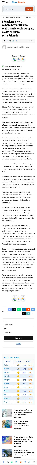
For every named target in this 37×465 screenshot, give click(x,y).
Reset (18, 344)
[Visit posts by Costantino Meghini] (4, 47)
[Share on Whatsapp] (12, 462)
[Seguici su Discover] (23, 59)
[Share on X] (10, 41)
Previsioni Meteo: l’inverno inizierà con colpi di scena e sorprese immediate (23, 412)
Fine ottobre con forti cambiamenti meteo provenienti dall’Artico (21, 424)
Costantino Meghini (12, 47)
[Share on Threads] (24, 313)
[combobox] (14, 9)
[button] (4, 2)
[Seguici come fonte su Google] (14, 59)
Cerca (29, 9)
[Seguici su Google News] (18, 59)
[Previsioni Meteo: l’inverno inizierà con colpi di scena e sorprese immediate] (7, 413)
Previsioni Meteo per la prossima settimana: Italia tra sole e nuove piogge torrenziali (24, 453)
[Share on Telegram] (25, 462)
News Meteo (17, 417)
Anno (5, 321)
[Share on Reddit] (20, 462)
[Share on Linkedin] (16, 462)
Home (3, 17)
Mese (5, 329)
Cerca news (18, 338)
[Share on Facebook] (7, 41)
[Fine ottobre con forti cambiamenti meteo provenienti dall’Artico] (7, 424)
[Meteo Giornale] (18, 2)
